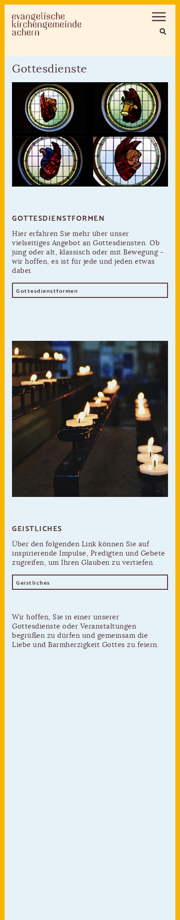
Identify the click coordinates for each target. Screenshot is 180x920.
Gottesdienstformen (47, 290)
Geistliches (33, 582)
